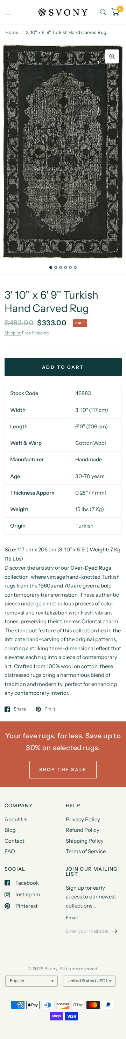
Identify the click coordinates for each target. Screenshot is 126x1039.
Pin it (49, 709)
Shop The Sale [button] (63, 769)
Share (20, 709)
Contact (14, 840)
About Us (16, 819)
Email (72, 917)
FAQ (10, 851)
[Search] (103, 12)
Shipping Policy (85, 840)
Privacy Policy (83, 819)
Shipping (13, 332)
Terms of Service (86, 851)
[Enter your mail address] (115, 931)
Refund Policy (82, 830)
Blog (10, 830)
